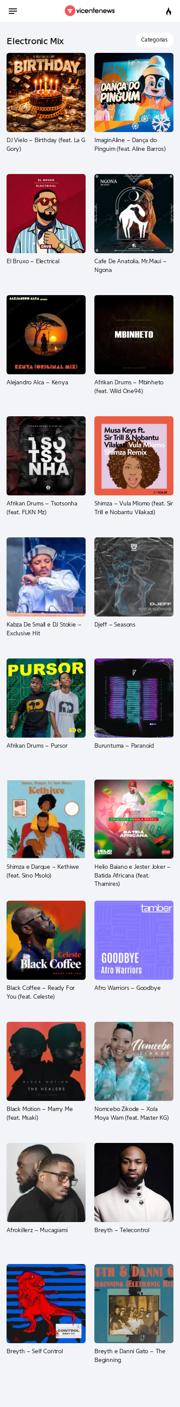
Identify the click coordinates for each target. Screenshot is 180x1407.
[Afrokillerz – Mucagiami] (46, 1182)
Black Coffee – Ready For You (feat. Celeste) (41, 992)
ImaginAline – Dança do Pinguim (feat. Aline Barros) (129, 144)
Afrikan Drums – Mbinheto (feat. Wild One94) (128, 387)
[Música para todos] (90, 11)
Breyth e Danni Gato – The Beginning (130, 1355)
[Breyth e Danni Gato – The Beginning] (133, 1303)
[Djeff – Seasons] (133, 577)
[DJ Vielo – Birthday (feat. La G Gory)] (46, 92)
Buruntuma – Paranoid (124, 746)
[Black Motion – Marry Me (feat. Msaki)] (46, 1061)
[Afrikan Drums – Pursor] (46, 698)
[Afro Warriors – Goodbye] (133, 940)
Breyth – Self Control (35, 1351)
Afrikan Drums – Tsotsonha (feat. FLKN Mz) (42, 508)
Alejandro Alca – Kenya (37, 383)
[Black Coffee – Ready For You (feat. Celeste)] (46, 940)
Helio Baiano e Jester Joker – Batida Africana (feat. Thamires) (132, 875)
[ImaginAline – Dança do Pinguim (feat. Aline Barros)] (133, 92)
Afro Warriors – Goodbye (127, 988)
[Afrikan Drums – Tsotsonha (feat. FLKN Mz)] (46, 456)
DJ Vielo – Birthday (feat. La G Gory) (46, 144)
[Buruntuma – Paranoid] (133, 698)
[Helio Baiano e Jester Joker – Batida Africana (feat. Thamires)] (133, 819)
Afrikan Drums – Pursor (37, 746)
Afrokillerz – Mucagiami (37, 1230)
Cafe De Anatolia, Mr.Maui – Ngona (130, 265)
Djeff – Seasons (114, 625)
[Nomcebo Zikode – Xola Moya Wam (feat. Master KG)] (133, 1061)
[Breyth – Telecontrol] (133, 1182)
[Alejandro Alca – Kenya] (46, 334)
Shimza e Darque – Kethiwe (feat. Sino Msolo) (43, 871)
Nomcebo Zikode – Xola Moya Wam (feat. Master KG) (131, 1113)
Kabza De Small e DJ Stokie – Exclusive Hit (44, 629)
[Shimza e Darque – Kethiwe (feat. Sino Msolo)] (46, 819)
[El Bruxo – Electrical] (46, 213)
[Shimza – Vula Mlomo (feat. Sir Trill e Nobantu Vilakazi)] (133, 456)
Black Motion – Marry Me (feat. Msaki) (40, 1113)
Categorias (154, 39)
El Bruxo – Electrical (33, 261)
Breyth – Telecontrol (121, 1230)
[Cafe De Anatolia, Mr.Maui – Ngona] (133, 213)
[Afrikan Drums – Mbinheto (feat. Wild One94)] (133, 334)
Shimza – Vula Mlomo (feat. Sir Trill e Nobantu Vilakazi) (133, 508)
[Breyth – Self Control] (46, 1303)
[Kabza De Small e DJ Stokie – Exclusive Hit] (46, 577)
